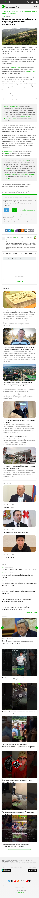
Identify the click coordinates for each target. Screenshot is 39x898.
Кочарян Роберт (9, 507)
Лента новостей (12, 13)
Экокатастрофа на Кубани (30, 11)
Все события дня (31, 612)
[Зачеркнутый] (16, 258)
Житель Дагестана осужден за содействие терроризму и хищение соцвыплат (16, 608)
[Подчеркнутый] (12, 258)
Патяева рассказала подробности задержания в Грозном (19, 421)
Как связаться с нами (16, 867)
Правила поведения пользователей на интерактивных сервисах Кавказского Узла (19, 886)
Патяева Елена (8, 557)
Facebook (6, 174)
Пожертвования (33, 867)
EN (5, 1)
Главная (4, 13)
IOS (28, 161)
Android (24, 161)
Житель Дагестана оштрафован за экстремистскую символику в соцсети (19, 584)
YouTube (7, 178)
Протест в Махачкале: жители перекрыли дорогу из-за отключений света (19, 713)
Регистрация (19, 276)
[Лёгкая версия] (9, 2)
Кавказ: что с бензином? (10, 11)
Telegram (7, 168)
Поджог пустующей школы (12, 106)
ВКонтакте (21, 174)
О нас (3, 867)
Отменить (19, 281)
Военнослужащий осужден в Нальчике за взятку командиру (19, 592)
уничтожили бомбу (30, 71)
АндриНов (16, 237)
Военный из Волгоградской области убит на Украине (17, 576)
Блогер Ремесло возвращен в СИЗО (15, 436)
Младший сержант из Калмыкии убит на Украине (19, 569)
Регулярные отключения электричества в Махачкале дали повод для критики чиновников (17, 384)
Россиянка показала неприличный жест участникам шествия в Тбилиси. (15, 845)
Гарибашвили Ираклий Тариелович (15, 532)
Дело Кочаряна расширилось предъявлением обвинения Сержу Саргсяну (17, 642)
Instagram (13, 174)
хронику (7, 153)
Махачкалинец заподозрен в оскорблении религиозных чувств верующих (16, 600)
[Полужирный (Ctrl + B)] (5, 258)
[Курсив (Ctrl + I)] (8, 258)
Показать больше (19, 851)
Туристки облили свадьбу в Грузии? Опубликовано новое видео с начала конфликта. (19, 745)
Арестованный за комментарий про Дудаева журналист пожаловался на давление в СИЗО (19, 348)
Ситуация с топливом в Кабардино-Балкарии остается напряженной (19, 467)
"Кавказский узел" (15, 67)
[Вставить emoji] (20, 258)
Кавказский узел (7, 151)
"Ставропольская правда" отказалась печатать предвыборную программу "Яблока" (19, 311)
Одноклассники (30, 174)
